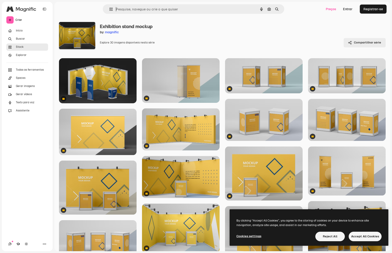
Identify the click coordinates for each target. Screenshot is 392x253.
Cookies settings (248, 236)
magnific (112, 32)
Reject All (330, 236)
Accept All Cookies (365, 236)
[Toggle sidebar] (44, 9)
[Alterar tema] (26, 244)
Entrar (348, 9)
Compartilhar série (367, 42)
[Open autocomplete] (109, 9)
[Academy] (18, 244)
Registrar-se (373, 9)
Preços (331, 9)
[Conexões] (10, 244)
